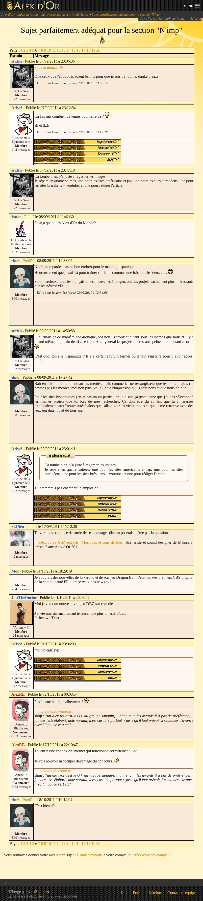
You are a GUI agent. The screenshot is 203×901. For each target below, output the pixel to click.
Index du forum (27, 14)
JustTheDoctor (24, 597)
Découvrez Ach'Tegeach (58, 542)
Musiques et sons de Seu (102, 542)
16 (78, 50)
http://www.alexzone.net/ (54, 711)
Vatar (16, 217)
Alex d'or (7, 14)
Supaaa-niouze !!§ (48, 67)
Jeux (123, 893)
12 (59, 50)
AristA (17, 108)
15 (74, 50)
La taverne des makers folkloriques (64, 14)
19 (93, 50)
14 (69, 50)
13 (64, 50)
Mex (15, 571)
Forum (138, 893)
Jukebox (155, 893)
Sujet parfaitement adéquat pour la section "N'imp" (126, 14)
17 (83, 50)
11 (54, 50)
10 (49, 50)
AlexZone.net (38, 892)
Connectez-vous (89, 855)
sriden (16, 61)
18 (88, 50)
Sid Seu (17, 526)
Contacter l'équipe (181, 893)
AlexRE (18, 694)
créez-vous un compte (150, 855)
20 (98, 50)
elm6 (15, 260)
